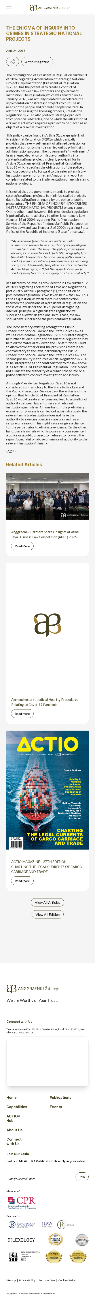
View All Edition (48, 914)
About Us (14, 1130)
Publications (60, 1097)
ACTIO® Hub (13, 1118)
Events (56, 1107)
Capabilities (16, 1107)
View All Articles (47, 902)
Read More (22, 546)
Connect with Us (14, 1141)
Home (11, 1097)
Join (82, 1177)
